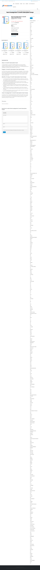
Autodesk (31, 113)
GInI (30, 255)
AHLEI (30, 58)
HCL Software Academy (33, 266)
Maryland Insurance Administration (32, 342)
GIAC (30, 254)
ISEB (30, 321)
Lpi (30, 337)
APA (30, 81)
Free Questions (17, 3)
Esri (30, 229)
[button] (37, 9)
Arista (30, 98)
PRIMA (31, 441)
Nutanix (31, 401)
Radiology (31, 458)
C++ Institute (31, 137)
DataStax (31, 209)
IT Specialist (31, 326)
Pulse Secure (31, 450)
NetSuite (31, 382)
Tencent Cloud (31, 521)
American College (32, 73)
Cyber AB (31, 201)
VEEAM (31, 541)
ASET (30, 102)
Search (31, 18)
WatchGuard (31, 549)
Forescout (31, 243)
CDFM (30, 150)
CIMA (30, 163)
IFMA (30, 297)
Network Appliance (32, 384)
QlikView (31, 457)
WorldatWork (31, 556)
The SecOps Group (32, 530)
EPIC (30, 226)
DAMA (31, 203)
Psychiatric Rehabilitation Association (33, 447)
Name (4, 123)
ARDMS (31, 97)
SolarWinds (31, 509)
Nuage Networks (32, 398)
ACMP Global (31, 38)
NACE (30, 362)
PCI (30, 425)
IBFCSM (31, 289)
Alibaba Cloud (31, 67)
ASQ (30, 106)
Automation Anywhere (32, 114)
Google (31, 259)
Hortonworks (31, 274)
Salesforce (31, 470)
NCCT (30, 374)
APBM (30, 82)
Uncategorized (32, 536)
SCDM (30, 481)
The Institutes (31, 525)
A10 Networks (31, 22)
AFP (30, 50)
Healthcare (31, 269)
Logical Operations (32, 336)
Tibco (30, 532)
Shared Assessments (32, 490)
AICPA (30, 62)
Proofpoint (31, 445)
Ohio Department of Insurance (33, 410)
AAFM (30, 26)
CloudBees (31, 174)
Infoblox (31, 306)
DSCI (30, 218)
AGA (30, 51)
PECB (30, 428)
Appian (31, 90)
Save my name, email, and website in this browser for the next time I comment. (14, 130)
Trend (30, 533)
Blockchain (31, 126)
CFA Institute (31, 158)
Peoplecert (31, 433)
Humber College (32, 281)
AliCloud (31, 69)
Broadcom (31, 133)
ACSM (30, 42)
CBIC (30, 147)
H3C (30, 263)
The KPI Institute (32, 526)
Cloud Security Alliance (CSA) (33, 173)
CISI (30, 169)
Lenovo (31, 333)
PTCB (30, 449)
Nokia (30, 393)
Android (31, 78)
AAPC (30, 27)
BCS (30, 124)
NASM (30, 366)
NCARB (31, 370)
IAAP (30, 282)
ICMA (30, 294)
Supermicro (31, 513)
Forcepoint (31, 242)
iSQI (30, 324)
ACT (30, 43)
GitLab (31, 258)
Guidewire (31, 262)
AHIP (30, 57)
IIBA (30, 301)
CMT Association (32, 178)
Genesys (31, 253)
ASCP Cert (31, 101)
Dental (31, 214)
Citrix (30, 170)
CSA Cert (31, 194)
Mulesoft (31, 357)
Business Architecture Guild (33, 136)
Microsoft (31, 349)
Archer (30, 94)
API (30, 85)
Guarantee (27, 3)
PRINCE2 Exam (32, 442)
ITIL (30, 328)
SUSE (30, 514)
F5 (30, 233)
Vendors (21, 3)
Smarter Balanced (32, 498)
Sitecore (31, 494)
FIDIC (30, 234)
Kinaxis (31, 332)
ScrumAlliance (31, 485)
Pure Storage (31, 453)
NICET (30, 389)
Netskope (31, 381)
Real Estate (31, 459)
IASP (30, 286)
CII (30, 162)
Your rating (4, 112)
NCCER (31, 373)
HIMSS (31, 270)
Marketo (31, 340)
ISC (30, 318)
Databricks (31, 206)
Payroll (31, 424)
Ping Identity (31, 434)
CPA (30, 190)
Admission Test (32, 46)
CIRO (30, 166)
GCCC (30, 250)
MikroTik (31, 350)
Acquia (31, 39)
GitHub (31, 257)
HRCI (30, 277)
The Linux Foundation (32, 528)
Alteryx (31, 70)
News (24, 3)
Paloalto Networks (32, 422)
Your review (4, 115)
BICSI (30, 125)
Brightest (31, 132)
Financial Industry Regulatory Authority (33, 238)
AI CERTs (31, 59)
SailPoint (31, 469)
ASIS (30, 105)
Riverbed (31, 463)
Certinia (31, 153)
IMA (30, 305)
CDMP (31, 151)
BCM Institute (31, 122)
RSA (30, 465)
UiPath (31, 534)
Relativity (31, 462)
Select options (25, 54)
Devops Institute (32, 215)
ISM (30, 322)
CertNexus (31, 157)
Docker (31, 217)
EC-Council (31, 221)
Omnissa (31, 414)
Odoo (30, 409)
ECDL (30, 222)
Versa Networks (32, 544)
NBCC (30, 369)
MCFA (30, 345)
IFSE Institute (31, 298)
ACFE (30, 35)
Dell (30, 211)
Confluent (31, 185)
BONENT (31, 130)
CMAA (30, 177)
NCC (30, 372)
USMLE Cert (31, 540)
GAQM (31, 247)
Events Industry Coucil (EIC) (33, 230)
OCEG (30, 406)
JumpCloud (31, 329)
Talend (31, 520)
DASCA (31, 205)
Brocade (31, 134)
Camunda (31, 142)
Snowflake (31, 501)
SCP (30, 482)
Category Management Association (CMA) (33, 146)
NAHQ (30, 365)
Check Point (31, 159)
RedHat (31, 461)
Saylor (30, 478)
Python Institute (32, 454)
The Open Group (32, 529)
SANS (30, 473)
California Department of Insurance (33, 141)
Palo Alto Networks (32, 421)
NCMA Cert (31, 377)
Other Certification (32, 418)
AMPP (30, 77)
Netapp (31, 380)
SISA (30, 493)
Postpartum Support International (34, 438)
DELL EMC (31, 213)
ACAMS (31, 31)
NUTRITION (31, 402)
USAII (30, 537)
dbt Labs (31, 210)
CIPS (30, 165)
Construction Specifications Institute (33, 187)
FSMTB (31, 246)
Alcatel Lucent (31, 65)
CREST (31, 191)
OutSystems (31, 420)
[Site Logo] (7, 6)
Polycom (31, 437)
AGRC (30, 53)
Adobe (31, 47)
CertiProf (31, 155)
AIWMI (31, 63)
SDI (30, 486)
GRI (30, 261)
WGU (30, 552)
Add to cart (5, 54)
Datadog (31, 207)
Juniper (31, 330)
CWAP (30, 198)
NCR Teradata (31, 378)
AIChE (30, 61)
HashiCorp (31, 265)
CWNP (31, 199)
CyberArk (31, 202)
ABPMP (31, 30)
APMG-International (32, 89)
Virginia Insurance (32, 545)
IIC (30, 302)
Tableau (31, 518)
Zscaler (31, 561)
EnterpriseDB (31, 225)
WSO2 (30, 557)
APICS (30, 86)
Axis (30, 118)
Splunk (30, 510)
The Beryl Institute (32, 524)
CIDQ (30, 161)
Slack (30, 497)
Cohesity (31, 181)
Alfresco (31, 66)
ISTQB (31, 325)
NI (30, 388)
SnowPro (31, 502)
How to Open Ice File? (32, 3)
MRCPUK (31, 353)
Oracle (30, 417)
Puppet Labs (31, 451)
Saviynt (31, 477)
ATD (30, 109)
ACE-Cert (31, 34)
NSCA (30, 397)
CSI (30, 195)
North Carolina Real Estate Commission (33, 395)
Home (13, 3)
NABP (30, 361)
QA (30, 455)
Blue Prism (31, 128)
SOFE (30, 506)
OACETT (31, 405)
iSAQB (30, 317)
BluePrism (31, 129)
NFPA (30, 385)
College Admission (32, 182)
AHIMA (31, 55)
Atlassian (31, 110)
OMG (30, 413)
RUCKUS (31, 466)
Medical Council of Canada (33, 346)
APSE (30, 93)
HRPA (30, 278)
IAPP (30, 285)
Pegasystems (31, 429)
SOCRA (31, 505)
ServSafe (31, 489)
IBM (30, 290)
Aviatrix (31, 117)
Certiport (31, 154)
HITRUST (31, 273)
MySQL (31, 358)
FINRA (30, 239)
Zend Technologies (32, 560)
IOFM (30, 314)
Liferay (31, 334)
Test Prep (31, 522)
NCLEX (31, 376)
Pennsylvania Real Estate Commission (33, 431)
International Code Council (33, 313)
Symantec (31, 517)
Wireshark (31, 553)
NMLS (30, 392)
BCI (30, 121)
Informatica (31, 309)
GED (30, 251)
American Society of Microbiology (34, 74)
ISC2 (30, 320)
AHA (30, 54)
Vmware (31, 548)
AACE (30, 23)
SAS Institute (31, 474)
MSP (30, 354)
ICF (30, 293)
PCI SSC (31, 426)
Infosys (31, 310)
